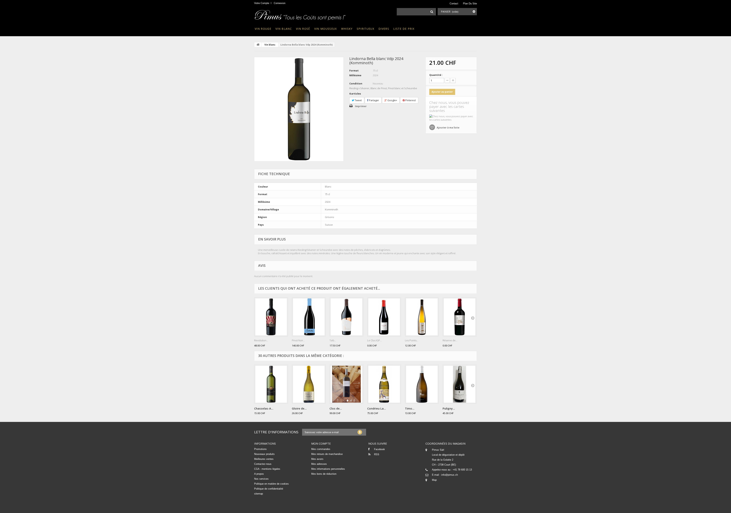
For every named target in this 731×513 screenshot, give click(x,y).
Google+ (392, 100)
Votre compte (261, 3)
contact (454, 3)
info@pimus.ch (449, 474)
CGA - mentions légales (267, 468)
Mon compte (321, 443)
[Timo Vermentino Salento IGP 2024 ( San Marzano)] (422, 384)
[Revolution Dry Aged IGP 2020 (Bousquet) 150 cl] (271, 317)
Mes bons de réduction (323, 473)
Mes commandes (320, 449)
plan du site (470, 3)
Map (434, 480)
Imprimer (361, 106)
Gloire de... (299, 408)
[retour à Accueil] (258, 44)
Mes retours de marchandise (327, 454)
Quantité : (436, 75)
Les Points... (411, 340)
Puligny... (449, 408)
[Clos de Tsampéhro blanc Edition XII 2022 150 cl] (346, 384)
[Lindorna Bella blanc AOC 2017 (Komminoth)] (298, 109)
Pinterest (410, 100)
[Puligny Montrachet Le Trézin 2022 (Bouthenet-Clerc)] (459, 384)
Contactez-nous (262, 464)
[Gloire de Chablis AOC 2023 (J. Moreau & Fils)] (309, 384)
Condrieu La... (376, 408)
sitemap (258, 493)
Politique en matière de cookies (271, 483)
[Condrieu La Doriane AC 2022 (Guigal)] (384, 384)
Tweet (358, 100)
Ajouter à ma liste (447, 127)
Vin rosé (303, 28)
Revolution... (261, 340)
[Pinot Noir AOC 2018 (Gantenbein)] (309, 317)
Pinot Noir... (298, 340)
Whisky (347, 28)
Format (354, 70)
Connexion (279, 3)
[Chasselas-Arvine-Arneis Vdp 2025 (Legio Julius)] (271, 384)
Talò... (333, 340)
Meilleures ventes (264, 459)
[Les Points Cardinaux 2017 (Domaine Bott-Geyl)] (422, 317)
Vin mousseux (325, 28)
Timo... (409, 408)
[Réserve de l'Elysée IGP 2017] (459, 317)
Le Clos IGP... (374, 340)
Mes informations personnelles (328, 468)
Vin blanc (283, 28)
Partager (373, 100)
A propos (259, 473)
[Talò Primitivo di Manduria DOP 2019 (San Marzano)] (346, 317)
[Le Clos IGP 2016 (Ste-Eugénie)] (384, 317)
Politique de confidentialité (268, 488)
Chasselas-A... (263, 408)
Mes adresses (319, 464)
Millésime (355, 75)
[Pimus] (300, 14)
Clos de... (336, 408)
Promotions (260, 449)
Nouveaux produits (264, 454)
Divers (383, 28)
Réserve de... (450, 340)
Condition (355, 83)
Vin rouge (263, 28)
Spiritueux (365, 28)
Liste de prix (403, 28)
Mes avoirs (317, 459)
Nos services (261, 478)
